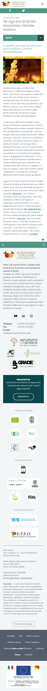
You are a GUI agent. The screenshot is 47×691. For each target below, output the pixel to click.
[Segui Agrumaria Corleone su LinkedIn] (23, 316)
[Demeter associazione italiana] (32, 420)
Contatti (28, 654)
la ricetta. (33, 233)
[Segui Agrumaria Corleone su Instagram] (31, 316)
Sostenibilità (10, 648)
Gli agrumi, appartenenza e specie (3, 245)
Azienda (39, 648)
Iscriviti (23, 396)
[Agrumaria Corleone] (14, 4)
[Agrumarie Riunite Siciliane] (23, 342)
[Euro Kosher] (32, 447)
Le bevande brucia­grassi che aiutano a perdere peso (44, 245)
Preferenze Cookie (23, 624)
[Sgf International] (15, 497)
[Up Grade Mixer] (23, 364)
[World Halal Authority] (15, 447)
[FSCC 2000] (23, 483)
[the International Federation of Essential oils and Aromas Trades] (23, 519)
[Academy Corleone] (11, 353)
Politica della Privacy (11, 578)
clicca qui (17, 193)
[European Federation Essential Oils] (23, 533)
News (9, 37)
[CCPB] (15, 420)
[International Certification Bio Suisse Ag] (32, 434)
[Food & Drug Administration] (32, 497)
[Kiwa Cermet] (23, 469)
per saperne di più (32, 209)
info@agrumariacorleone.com (17, 333)
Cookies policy (26, 578)
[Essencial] (32, 353)
